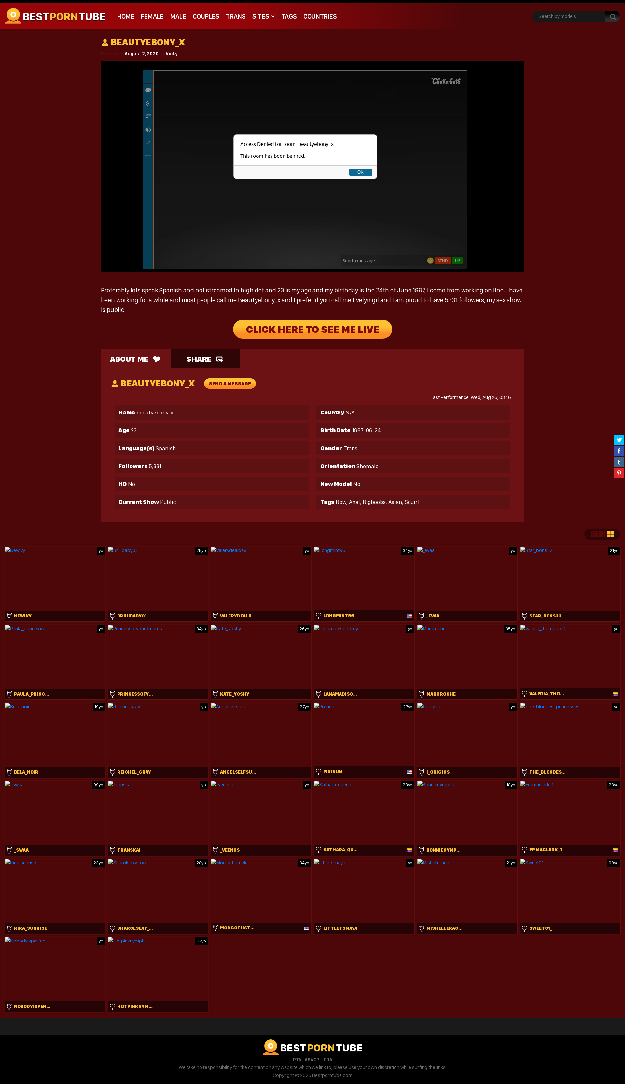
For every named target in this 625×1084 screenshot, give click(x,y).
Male (178, 16)
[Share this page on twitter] (619, 439)
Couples (206, 16)
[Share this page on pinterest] (619, 472)
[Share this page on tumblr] (619, 461)
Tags (289, 16)
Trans (236, 16)
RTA (297, 1059)
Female (152, 16)
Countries (320, 16)
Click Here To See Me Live (312, 329)
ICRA (327, 1059)
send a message (230, 383)
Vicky (171, 53)
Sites (260, 16)
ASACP (312, 1059)
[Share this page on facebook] (619, 450)
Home (125, 16)
